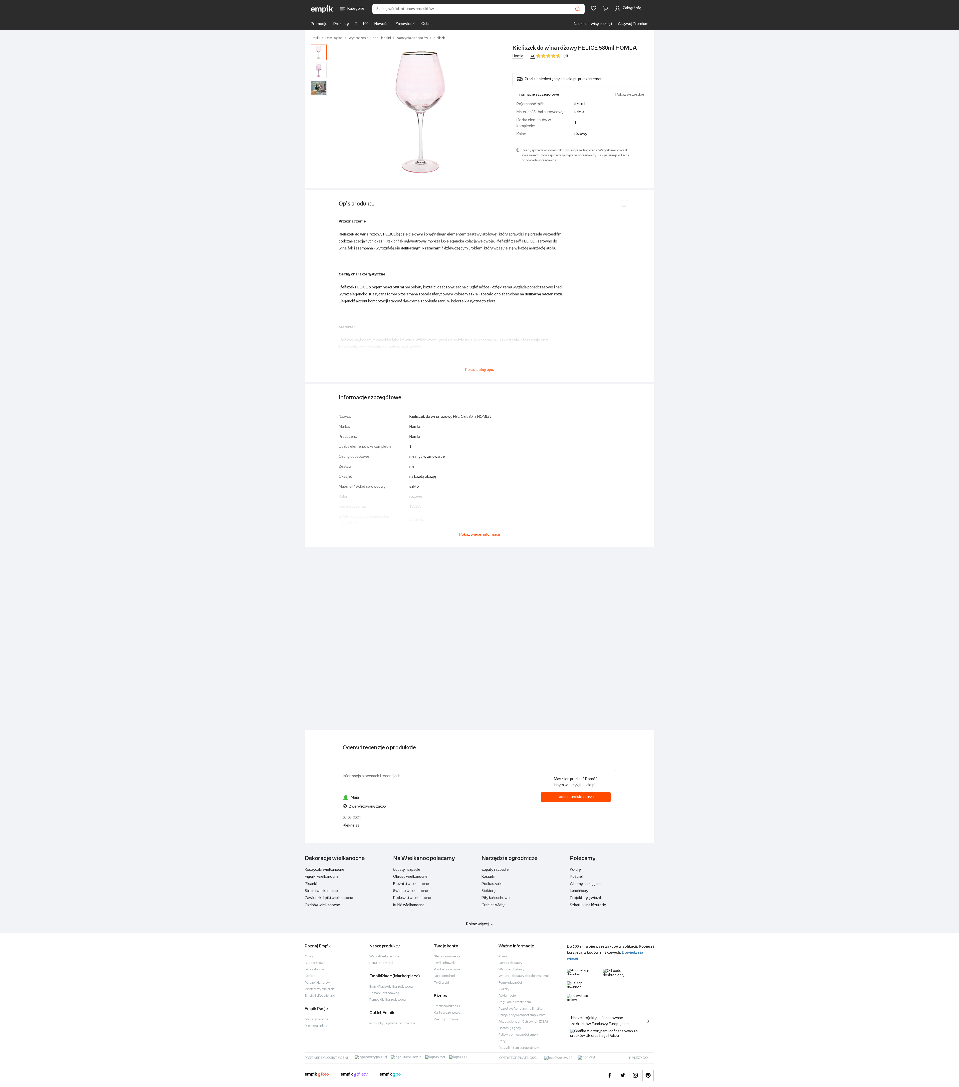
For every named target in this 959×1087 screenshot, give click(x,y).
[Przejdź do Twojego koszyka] (606, 8)
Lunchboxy (579, 891)
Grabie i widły (492, 905)
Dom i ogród (334, 38)
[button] (420, 112)
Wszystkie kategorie (384, 956)
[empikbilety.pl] (354, 1075)
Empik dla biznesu (447, 1006)
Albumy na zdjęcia (585, 884)
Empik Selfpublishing (320, 995)
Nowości (381, 24)
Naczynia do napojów (412, 38)
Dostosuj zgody (509, 1028)
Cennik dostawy (510, 963)
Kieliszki (440, 38)
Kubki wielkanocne (409, 905)
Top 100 (361, 24)
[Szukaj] (578, 9)
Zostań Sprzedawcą (384, 993)
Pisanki (311, 884)
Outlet (426, 24)
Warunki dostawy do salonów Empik (524, 976)
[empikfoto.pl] (317, 1075)
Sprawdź (416, 519)
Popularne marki (381, 963)
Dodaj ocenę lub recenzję (576, 797)
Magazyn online (316, 1019)
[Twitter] (622, 1075)
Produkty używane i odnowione (392, 1023)
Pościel (576, 876)
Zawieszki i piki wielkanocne (329, 898)
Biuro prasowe (315, 963)
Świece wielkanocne (410, 891)
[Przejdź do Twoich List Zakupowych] (594, 8)
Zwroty (503, 989)
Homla (517, 56)
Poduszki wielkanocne (412, 898)
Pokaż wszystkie (629, 94)
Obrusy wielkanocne (410, 876)
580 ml (579, 104)
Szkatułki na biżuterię (588, 905)
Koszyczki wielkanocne (324, 869)
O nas (309, 956)
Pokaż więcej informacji (479, 534)
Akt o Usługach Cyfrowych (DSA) (523, 1021)
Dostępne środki (445, 976)
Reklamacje (507, 995)
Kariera (310, 976)
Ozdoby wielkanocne (322, 905)
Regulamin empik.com (514, 1002)
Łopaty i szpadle (406, 869)
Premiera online (316, 1026)
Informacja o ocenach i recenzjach (371, 776)
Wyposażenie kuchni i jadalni (369, 38)
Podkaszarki (491, 884)
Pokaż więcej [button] (477, 924)
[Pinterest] (648, 1075)
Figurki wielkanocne (322, 876)
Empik (315, 38)
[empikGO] (390, 1075)
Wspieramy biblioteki (320, 989)
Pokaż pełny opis (479, 370)
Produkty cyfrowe (447, 969)
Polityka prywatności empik (518, 1034)
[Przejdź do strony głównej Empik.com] (322, 9)
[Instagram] (635, 1075)
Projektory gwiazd (585, 898)
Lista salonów (314, 969)
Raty (501, 1041)
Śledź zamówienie (447, 956)
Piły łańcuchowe (495, 898)
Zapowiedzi (405, 24)
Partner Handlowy (318, 982)
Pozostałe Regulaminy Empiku (520, 1008)
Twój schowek (444, 963)
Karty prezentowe (447, 1012)
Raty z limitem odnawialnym (518, 1048)
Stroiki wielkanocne (321, 891)
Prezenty (341, 24)
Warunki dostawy (511, 969)
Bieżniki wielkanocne (411, 884)
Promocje (319, 24)
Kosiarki (488, 876)
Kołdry (575, 869)
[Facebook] (609, 1075)
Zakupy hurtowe (446, 1019)
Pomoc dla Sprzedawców (387, 999)
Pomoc (503, 956)
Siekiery (488, 891)
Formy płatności (510, 982)
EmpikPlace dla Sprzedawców (391, 986)
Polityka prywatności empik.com (521, 1015)
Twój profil (441, 982)
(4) (565, 56)
